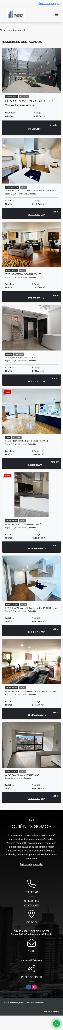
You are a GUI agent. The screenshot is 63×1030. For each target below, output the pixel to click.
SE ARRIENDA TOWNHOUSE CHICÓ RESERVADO (27, 441)
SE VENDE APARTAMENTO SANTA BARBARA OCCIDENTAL (31, 191)
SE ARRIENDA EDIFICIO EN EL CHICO (21, 357)
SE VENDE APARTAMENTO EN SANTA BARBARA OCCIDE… (31, 691)
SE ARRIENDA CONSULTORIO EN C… (31, 101)
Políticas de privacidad (31, 864)
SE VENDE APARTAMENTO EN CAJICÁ (22, 775)
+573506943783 (31, 901)
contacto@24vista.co (31, 960)
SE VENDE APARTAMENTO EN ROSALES (23, 274)
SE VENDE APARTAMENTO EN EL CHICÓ (23, 524)
